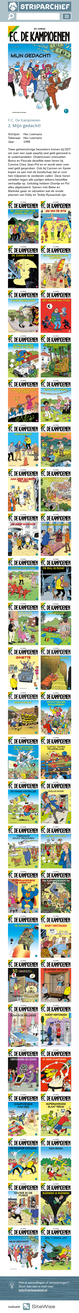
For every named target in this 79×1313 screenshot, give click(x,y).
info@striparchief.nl (33, 1290)
